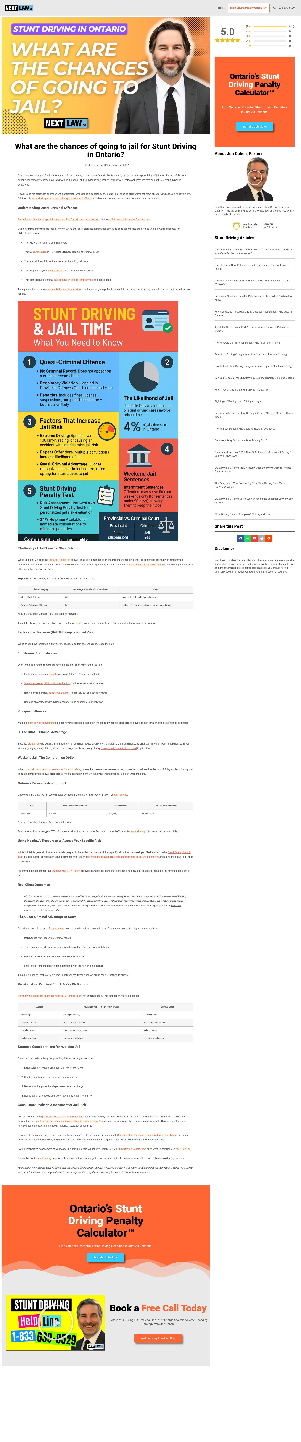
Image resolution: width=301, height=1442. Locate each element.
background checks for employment (74, 279)
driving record (55, 270)
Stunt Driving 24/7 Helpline (67, 870)
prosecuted (40, 251)
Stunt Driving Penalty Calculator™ (248, 7)
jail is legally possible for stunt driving (63, 1116)
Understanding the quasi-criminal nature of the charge (147, 1135)
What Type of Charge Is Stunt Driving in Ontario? (241, 389)
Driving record (70, 1015)
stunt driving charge (173, 901)
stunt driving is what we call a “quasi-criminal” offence (62, 198)
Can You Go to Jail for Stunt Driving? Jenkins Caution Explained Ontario (254, 377)
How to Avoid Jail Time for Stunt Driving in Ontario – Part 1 (247, 342)
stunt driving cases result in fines (147, 564)
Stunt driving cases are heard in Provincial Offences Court (50, 995)
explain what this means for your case (129, 219)
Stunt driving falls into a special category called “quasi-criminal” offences (58, 219)
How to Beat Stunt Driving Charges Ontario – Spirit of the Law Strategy (254, 366)
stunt (78, 623)
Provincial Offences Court (94, 1007)
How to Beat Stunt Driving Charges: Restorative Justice (245, 428)
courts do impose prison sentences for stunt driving (53, 769)
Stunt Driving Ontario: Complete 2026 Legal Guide (242, 514)
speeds (53, 674)
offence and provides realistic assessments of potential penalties (123, 856)
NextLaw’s (176, 905)
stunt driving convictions (41, 722)
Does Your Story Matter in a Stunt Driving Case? (241, 440)
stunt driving (165, 605)
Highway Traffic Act (59, 559)
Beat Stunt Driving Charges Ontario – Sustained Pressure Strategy (251, 354)
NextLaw (67, 896)
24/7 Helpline (182, 1149)
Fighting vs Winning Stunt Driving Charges (238, 401)
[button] (55, 1323)
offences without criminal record (119, 748)
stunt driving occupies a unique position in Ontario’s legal (66, 1121)
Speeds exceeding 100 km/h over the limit (47, 683)
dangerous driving (59, 692)
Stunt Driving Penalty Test (132, 1149)
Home (221, 7)
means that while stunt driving (64, 289)
